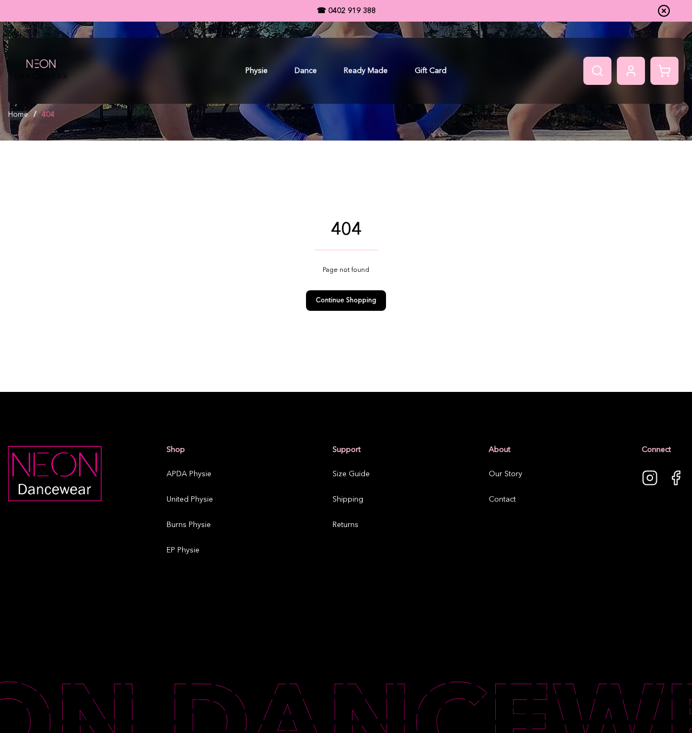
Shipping (347, 499)
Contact (502, 499)
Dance (306, 71)
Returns (345, 525)
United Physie (190, 499)
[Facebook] (676, 478)
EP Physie (183, 550)
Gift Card (431, 71)
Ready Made (366, 71)
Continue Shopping (346, 300)
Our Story (505, 474)
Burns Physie (189, 525)
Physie (256, 71)
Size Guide (351, 474)
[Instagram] (650, 478)
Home (18, 114)
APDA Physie (189, 474)
